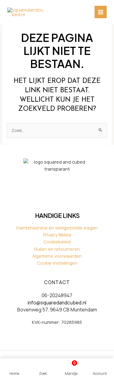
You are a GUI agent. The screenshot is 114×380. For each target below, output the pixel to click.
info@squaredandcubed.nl (57, 302)
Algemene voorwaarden (57, 256)
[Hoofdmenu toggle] (101, 12)
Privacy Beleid (57, 235)
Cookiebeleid (57, 242)
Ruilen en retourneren (57, 249)
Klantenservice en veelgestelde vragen (57, 228)
